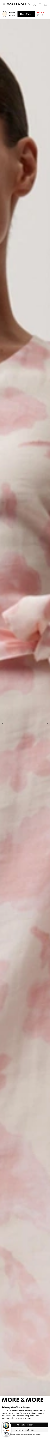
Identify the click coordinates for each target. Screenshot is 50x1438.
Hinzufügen (26, 14)
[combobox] (12, 14)
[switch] (6, 1433)
